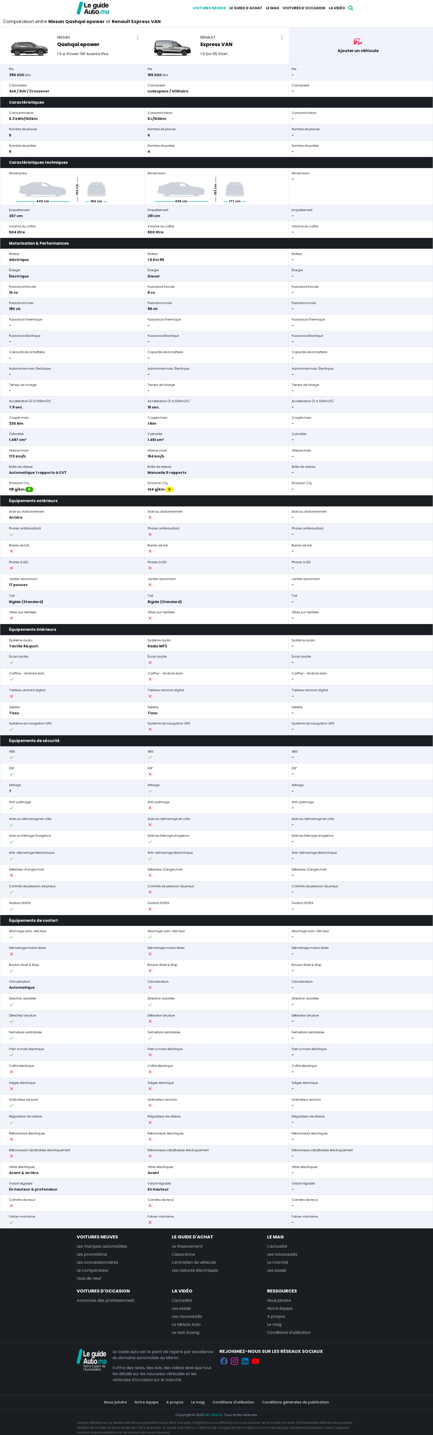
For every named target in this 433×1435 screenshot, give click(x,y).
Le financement (187, 1246)
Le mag (272, 8)
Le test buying (185, 1332)
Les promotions (92, 1254)
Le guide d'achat (245, 8)
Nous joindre (279, 1300)
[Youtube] (255, 1361)
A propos (276, 1316)
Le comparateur (93, 1270)
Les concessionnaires (97, 1262)
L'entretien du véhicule (194, 1262)
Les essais (276, 1270)
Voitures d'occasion (304, 8)
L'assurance (183, 1254)
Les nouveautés (282, 1254)
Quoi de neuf (89, 1278)
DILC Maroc (213, 1414)
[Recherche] (350, 8)
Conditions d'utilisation (289, 1332)
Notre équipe (280, 1308)
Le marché (277, 1262)
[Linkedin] (245, 1361)
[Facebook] (224, 1361)
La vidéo (337, 8)
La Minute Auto (186, 1324)
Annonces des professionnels (105, 1300)
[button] (138, 38)
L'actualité (277, 1246)
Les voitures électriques (195, 1270)
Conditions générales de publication (295, 1402)
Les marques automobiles (102, 1246)
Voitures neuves (209, 8)
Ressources (282, 1291)
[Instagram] (234, 1361)
